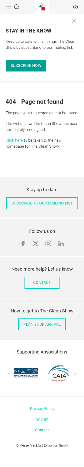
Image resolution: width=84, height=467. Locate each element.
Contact (42, 282)
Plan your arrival (42, 324)
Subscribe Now (25, 65)
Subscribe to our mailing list (42, 203)
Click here (14, 140)
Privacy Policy (42, 408)
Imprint (42, 419)
